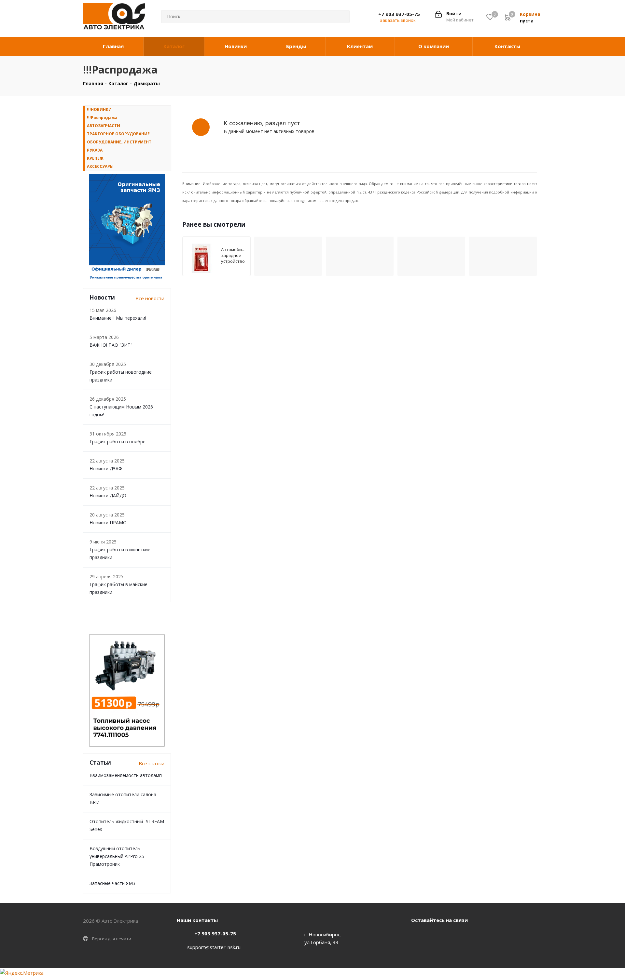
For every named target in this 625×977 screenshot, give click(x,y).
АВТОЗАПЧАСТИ (103, 125)
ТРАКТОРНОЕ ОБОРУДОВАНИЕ (118, 134)
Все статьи (151, 763)
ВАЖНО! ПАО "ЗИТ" (111, 345)
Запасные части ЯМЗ (112, 883)
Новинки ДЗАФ (106, 468)
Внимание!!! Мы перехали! (118, 318)
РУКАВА (95, 150)
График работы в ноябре (118, 441)
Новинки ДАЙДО (108, 495)
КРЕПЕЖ (95, 158)
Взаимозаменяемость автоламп (126, 775)
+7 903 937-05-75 (399, 14)
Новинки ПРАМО (108, 522)
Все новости (149, 298)
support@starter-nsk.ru (214, 947)
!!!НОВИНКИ (99, 109)
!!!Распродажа (102, 117)
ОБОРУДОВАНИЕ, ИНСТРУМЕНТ (119, 142)
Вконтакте (417, 935)
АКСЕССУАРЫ (100, 166)
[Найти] (339, 16)
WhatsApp (433, 935)
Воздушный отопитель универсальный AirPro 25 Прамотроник (117, 856)
